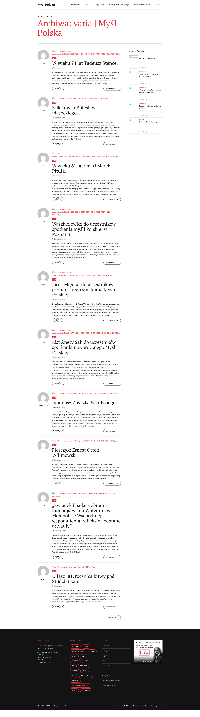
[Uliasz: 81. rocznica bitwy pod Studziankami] (86, 567)
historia (75, 661)
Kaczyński (83, 666)
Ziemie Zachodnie (78, 651)
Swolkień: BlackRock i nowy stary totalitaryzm (149, 75)
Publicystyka (143, 56)
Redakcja (127, 706)
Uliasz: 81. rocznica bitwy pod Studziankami (83, 578)
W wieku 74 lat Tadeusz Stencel (85, 63)
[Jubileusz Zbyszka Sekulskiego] (86, 393)
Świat (86, 646)
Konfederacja (85, 675)
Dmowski (75, 680)
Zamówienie (107, 666)
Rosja (92, 651)
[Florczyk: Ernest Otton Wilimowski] (86, 441)
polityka (75, 646)
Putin (84, 671)
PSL (73, 675)
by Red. (43, 63)
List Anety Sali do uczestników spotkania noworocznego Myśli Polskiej (84, 347)
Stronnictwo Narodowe (80, 685)
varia (54, 58)
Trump (74, 671)
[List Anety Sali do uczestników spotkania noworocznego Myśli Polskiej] (86, 332)
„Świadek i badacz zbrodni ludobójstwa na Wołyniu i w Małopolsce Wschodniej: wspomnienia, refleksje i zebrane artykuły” (86, 515)
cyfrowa (106, 656)
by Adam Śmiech (43, 405)
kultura (86, 661)
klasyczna (107, 651)
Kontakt (144, 706)
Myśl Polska (46, 4)
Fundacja (136, 706)
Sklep (86, 5)
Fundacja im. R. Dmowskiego (119, 5)
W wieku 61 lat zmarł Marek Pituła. (81, 168)
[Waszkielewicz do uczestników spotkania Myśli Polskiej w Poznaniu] (86, 212)
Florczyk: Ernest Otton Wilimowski (75, 452)
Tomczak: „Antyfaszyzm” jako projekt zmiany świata (150, 91)
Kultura (141, 119)
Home (40, 17)
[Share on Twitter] (58, 88)
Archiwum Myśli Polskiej (142, 5)
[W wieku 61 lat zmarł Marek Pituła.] (86, 155)
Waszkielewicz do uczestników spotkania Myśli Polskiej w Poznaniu (84, 229)
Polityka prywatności (156, 706)
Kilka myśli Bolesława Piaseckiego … (75, 110)
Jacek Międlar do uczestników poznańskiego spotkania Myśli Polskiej (83, 289)
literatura (86, 690)
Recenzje (142, 72)
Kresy (74, 656)
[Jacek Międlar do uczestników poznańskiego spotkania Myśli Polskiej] (86, 274)
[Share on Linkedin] (62, 88)
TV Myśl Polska (99, 5)
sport (74, 690)
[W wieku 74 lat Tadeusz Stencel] (86, 52)
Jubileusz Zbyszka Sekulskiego (84, 402)
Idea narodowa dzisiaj (147, 58)
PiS (73, 666)
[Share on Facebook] (54, 88)
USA (83, 656)
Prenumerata (75, 5)
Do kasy (106, 671)
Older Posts (112, 617)
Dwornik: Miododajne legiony (149, 122)
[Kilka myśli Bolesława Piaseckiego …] (86, 98)
